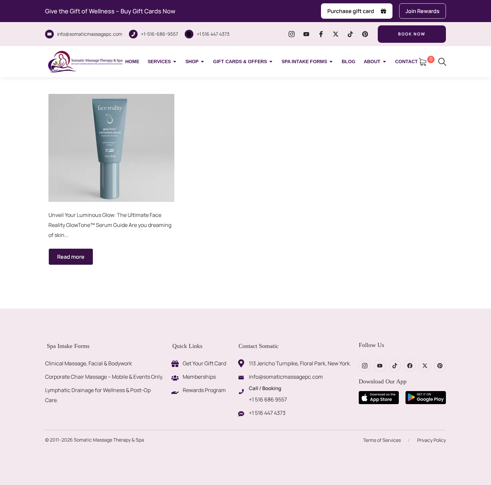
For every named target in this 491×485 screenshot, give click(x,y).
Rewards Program (204, 390)
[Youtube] (306, 34)
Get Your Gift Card (204, 363)
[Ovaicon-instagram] (292, 34)
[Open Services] (174, 61)
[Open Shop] (202, 61)
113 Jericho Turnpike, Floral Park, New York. (300, 363)
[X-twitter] (336, 34)
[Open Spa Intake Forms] (331, 61)
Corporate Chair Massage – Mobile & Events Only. (104, 376)
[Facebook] (410, 366)
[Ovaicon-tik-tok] (350, 34)
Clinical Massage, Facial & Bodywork (88, 363)
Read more (71, 256)
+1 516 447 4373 (213, 34)
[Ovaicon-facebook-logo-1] (321, 34)
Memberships (199, 376)
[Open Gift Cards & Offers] (271, 61)
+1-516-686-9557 (159, 34)
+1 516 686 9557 (268, 399)
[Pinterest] (365, 34)
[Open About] (384, 61)
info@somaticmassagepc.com (89, 34)
